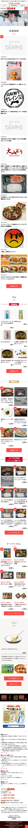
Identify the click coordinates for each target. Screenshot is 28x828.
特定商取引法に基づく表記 (14, 817)
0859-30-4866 (14, 3)
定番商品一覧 (14, 371)
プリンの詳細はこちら (13, 678)
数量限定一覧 (14, 450)
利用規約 (14, 818)
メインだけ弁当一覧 (14, 532)
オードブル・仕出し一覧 (14, 613)
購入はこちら (14, 684)
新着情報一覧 (14, 286)
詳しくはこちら (4, 752)
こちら (19, 783)
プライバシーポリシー (14, 815)
